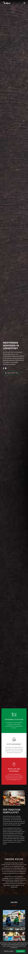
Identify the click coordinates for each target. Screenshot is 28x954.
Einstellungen (9, 951)
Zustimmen (20, 951)
